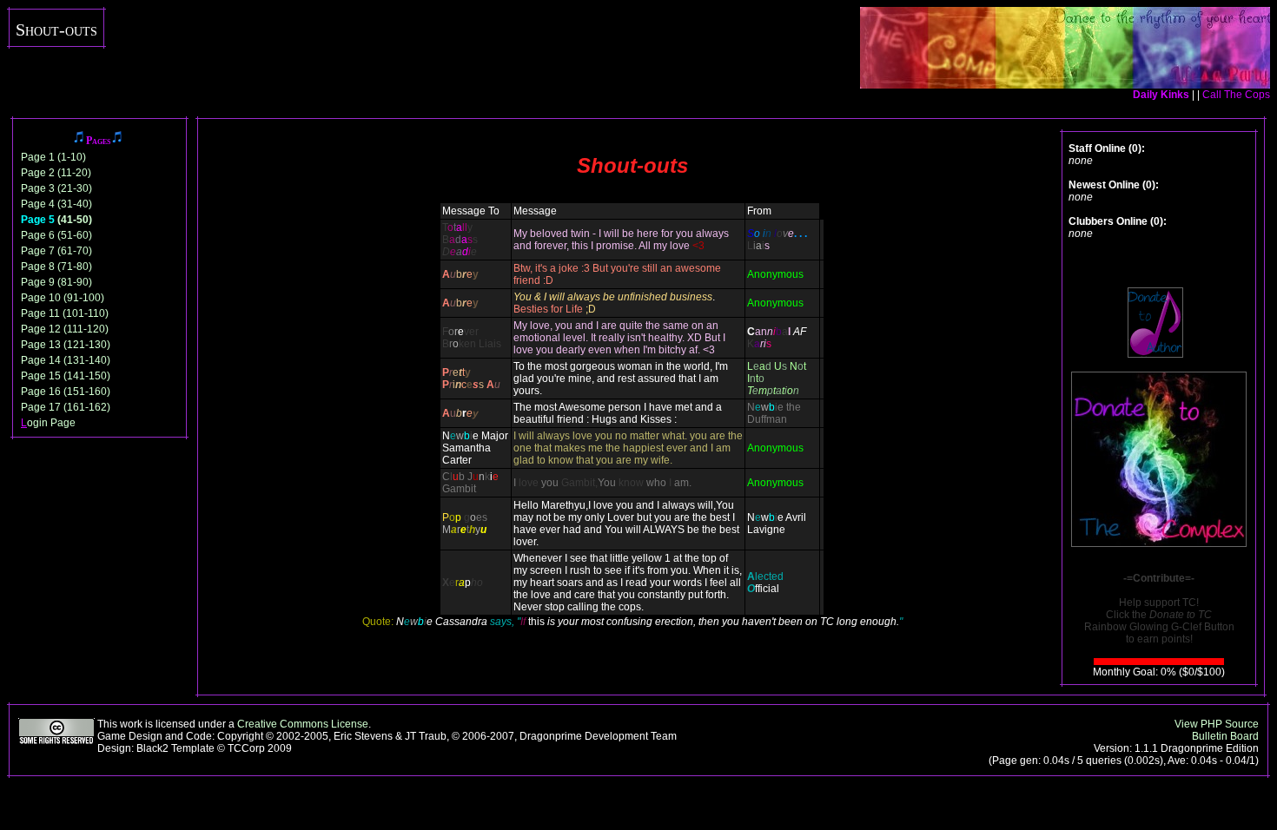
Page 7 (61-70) (56, 251)
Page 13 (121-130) (65, 345)
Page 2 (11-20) (56, 173)
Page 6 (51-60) (56, 235)
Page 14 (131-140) (65, 360)
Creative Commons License (302, 724)
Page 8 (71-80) (56, 266)
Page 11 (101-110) (65, 313)
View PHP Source (1216, 724)
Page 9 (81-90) (56, 282)
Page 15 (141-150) (65, 376)
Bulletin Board (1225, 736)
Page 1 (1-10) (53, 157)
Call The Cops (1236, 95)
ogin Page (48, 423)
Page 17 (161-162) (65, 407)
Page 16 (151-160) (65, 391)
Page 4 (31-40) (56, 204)
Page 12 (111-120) (65, 329)
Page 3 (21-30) (56, 188)
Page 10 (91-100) (62, 298)
